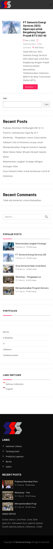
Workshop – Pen (22, 492)
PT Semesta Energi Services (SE (30, 255)
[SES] (6, 4)
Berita (6, 332)
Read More (29, 87)
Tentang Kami (12, 451)
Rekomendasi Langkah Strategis (30, 243)
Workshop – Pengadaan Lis (28, 277)
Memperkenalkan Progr (26, 504)
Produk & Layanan (15, 456)
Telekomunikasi (29, 44)
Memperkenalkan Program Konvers (32, 288)
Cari (5, 98)
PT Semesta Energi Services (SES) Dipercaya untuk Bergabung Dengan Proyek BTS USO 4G (34, 29)
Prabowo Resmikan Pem (26, 481)
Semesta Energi (23, 542)
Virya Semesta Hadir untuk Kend (30, 266)
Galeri (9, 466)
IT (4, 343)
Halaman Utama (14, 446)
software (7, 349)
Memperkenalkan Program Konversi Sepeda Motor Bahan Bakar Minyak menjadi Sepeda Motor (24, 152)
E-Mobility (8, 337)
